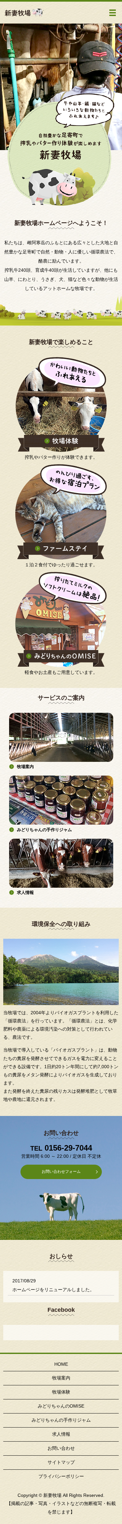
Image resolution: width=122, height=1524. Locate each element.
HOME (61, 1364)
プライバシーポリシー (61, 1476)
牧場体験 (61, 1392)
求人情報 (61, 1434)
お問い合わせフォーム (61, 1171)
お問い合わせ (61, 1448)
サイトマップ (61, 1462)
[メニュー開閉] (112, 12)
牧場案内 (61, 1377)
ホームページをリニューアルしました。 (53, 1289)
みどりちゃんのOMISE (61, 1406)
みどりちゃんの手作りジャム (61, 1420)
